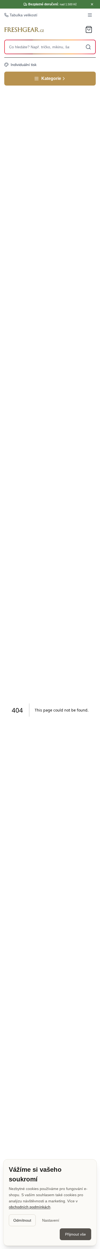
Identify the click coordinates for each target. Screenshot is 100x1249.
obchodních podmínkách (29, 1207)
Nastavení (50, 1220)
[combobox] (50, 47)
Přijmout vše (75, 1234)
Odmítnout (22, 1220)
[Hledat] (88, 47)
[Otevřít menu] (90, 15)
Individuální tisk (24, 64)
